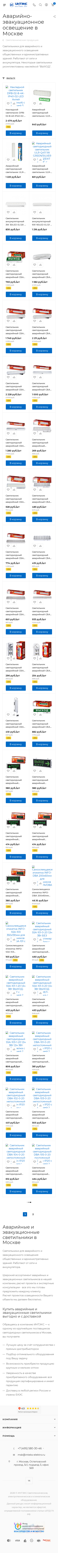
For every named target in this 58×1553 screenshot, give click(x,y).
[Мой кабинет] (46, 5)
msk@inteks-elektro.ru (31, 1454)
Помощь (9, 1436)
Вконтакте (29, 1480)
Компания (10, 1419)
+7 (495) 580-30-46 (30, 1448)
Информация (12, 1427)
